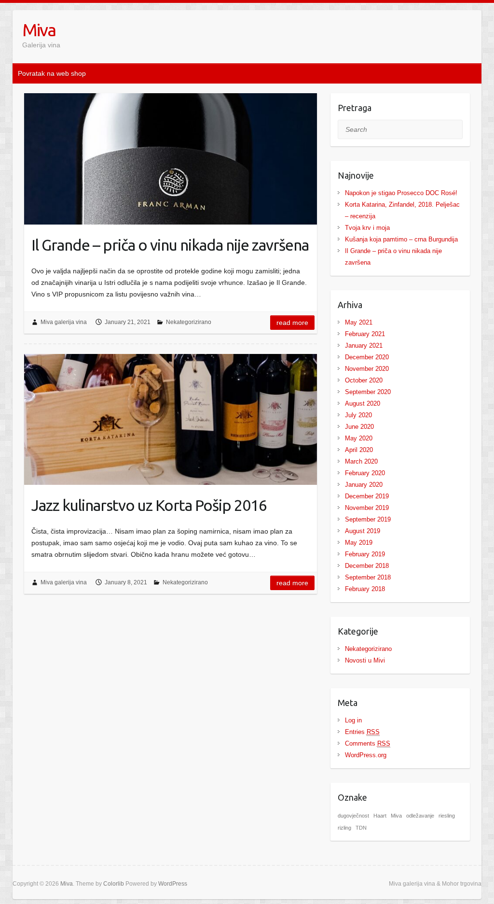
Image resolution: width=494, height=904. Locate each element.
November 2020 (367, 368)
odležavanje (420, 816)
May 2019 (358, 542)
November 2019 (367, 507)
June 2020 (359, 426)
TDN (361, 828)
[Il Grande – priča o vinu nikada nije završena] (170, 159)
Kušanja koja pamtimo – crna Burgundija (401, 239)
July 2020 (358, 415)
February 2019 (365, 554)
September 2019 (368, 519)
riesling (447, 816)
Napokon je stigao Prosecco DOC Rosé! (401, 193)
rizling (344, 828)
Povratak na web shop (52, 73)
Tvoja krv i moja (367, 227)
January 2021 (364, 345)
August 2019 (362, 531)
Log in (353, 720)
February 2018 (365, 589)
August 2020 (362, 403)
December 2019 (367, 496)
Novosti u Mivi (365, 660)
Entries (362, 731)
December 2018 (367, 565)
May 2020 (358, 438)
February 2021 (365, 334)
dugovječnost (353, 816)
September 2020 (368, 392)
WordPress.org (365, 755)
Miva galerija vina (64, 322)
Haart (379, 816)
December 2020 (367, 357)
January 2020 (364, 484)
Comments (367, 743)
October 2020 (364, 380)
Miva (38, 30)
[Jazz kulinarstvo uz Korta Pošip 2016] (170, 419)
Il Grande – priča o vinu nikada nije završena (170, 245)
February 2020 (365, 473)
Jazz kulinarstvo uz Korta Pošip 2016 (149, 505)
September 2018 (368, 577)
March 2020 (361, 461)
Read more (292, 322)
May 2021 (358, 322)
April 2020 (359, 449)
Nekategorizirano (188, 322)
